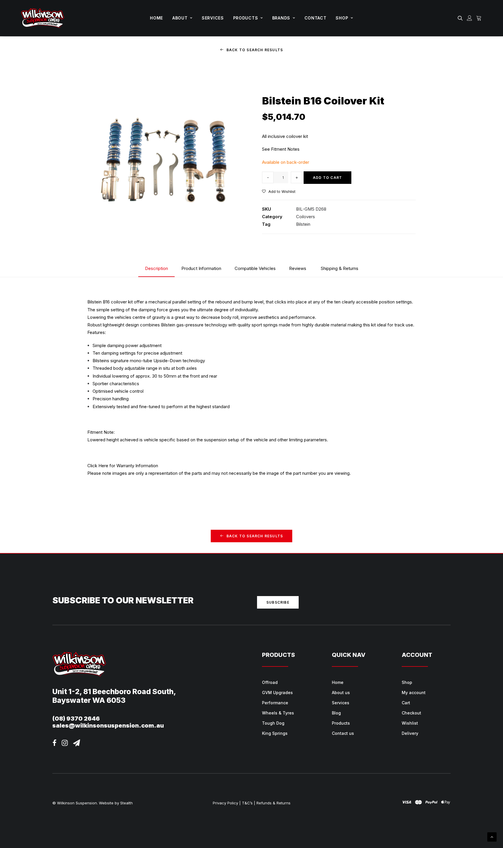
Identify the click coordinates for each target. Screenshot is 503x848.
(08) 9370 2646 (76, 718)
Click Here (97, 465)
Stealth (126, 803)
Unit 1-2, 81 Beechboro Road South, (114, 691)
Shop (342, 17)
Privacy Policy (225, 803)
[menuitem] (156, 18)
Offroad (270, 682)
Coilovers (305, 216)
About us (341, 692)
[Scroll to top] (492, 836)
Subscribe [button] (277, 602)
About (180, 17)
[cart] (478, 18)
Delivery (410, 733)
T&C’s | (248, 803)
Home (156, 17)
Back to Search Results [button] (254, 50)
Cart (406, 702)
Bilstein (303, 224)
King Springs (275, 733)
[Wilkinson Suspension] (42, 18)
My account (414, 692)
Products (245, 17)
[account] (469, 18)
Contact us (343, 733)
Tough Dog (273, 723)
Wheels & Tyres (278, 712)
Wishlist (410, 723)
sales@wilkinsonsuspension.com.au (108, 725)
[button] (461, 18)
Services (213, 17)
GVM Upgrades (277, 692)
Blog (336, 712)
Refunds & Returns (273, 803)
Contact (315, 17)
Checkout (411, 712)
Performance (275, 702)
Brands (281, 17)
